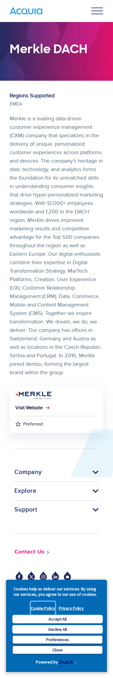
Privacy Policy (71, 608)
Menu (97, 11)
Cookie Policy (43, 608)
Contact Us (29, 552)
